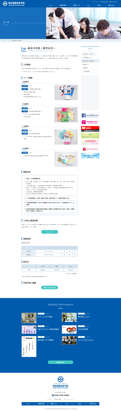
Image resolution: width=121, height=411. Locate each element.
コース (88, 5)
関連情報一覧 (60, 362)
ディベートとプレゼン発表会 (45, 316)
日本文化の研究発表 (83, 329)
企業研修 (85, 68)
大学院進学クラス (87, 57)
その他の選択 (86, 71)
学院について (76, 5)
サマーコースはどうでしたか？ (86, 340)
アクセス (96, 1)
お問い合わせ (111, 5)
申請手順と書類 (104, 1)
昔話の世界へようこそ (83, 316)
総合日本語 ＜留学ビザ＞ (89, 54)
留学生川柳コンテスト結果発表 (45, 340)
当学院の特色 (62, 5)
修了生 (99, 5)
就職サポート (86, 64)
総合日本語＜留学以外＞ (89, 61)
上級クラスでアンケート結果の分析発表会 (48, 329)
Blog (41, 313)
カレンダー (49, 232)
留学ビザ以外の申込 (50, 287)
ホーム (50, 5)
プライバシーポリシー (68, 399)
